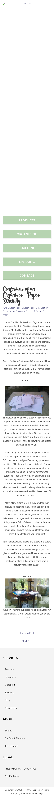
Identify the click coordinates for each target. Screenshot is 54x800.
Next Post (27, 641)
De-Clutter (9, 307)
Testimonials (11, 745)
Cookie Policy (12, 776)
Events (8, 730)
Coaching (10, 684)
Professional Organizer (14, 311)
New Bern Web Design (32, 793)
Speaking (9, 692)
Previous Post (27, 633)
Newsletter (11, 707)
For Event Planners (15, 738)
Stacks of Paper (33, 311)
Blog (7, 700)
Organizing (11, 676)
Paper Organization (38, 307)
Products (9, 669)
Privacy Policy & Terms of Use (20, 768)
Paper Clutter (22, 307)
